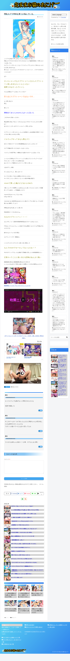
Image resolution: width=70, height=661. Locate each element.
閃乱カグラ (8, 386)
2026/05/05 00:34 (10, 418)
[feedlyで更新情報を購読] (22, 499)
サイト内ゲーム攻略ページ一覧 (11, 637)
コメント (7, 459)
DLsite (39, 341)
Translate (63, 17)
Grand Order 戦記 (28, 357)
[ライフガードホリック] (15, 349)
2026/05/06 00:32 (10, 438)
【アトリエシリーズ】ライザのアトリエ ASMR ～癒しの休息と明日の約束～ (24, 337)
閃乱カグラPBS (15, 386)
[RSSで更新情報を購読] (25, 499)
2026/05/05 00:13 (10, 397)
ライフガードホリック (11, 357)
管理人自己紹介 (30, 625)
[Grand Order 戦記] (32, 349)
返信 (41, 410)
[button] (67, 337)
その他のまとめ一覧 (8, 644)
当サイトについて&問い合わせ (34, 627)
